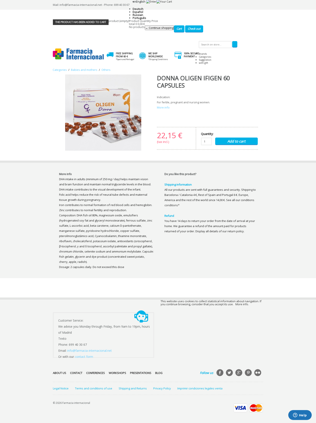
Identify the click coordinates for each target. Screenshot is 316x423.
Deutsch (138, 9)
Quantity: (207, 134)
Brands (203, 53)
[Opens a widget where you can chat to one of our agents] (300, 415)
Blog (159, 373)
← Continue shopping (159, 28)
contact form (84, 357)
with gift (203, 62)
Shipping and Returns (133, 388)
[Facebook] (220, 373)
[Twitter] (230, 373)
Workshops (117, 373)
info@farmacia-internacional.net (89, 351)
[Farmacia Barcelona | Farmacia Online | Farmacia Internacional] (78, 54)
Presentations (140, 373)
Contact (76, 373)
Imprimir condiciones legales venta (199, 388)
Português (139, 18)
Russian (138, 15)
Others (105, 70)
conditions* (171, 205)
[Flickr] (258, 373)
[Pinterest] (249, 373)
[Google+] (239, 373)
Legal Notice (61, 388)
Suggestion (205, 59)
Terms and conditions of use (93, 388)
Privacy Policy (162, 388)
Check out (194, 29)
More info (163, 107)
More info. (242, 304)
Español (138, 12)
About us (59, 373)
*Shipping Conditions (158, 59)
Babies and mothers (84, 70)
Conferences (95, 373)
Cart (179, 29)
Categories (205, 56)
